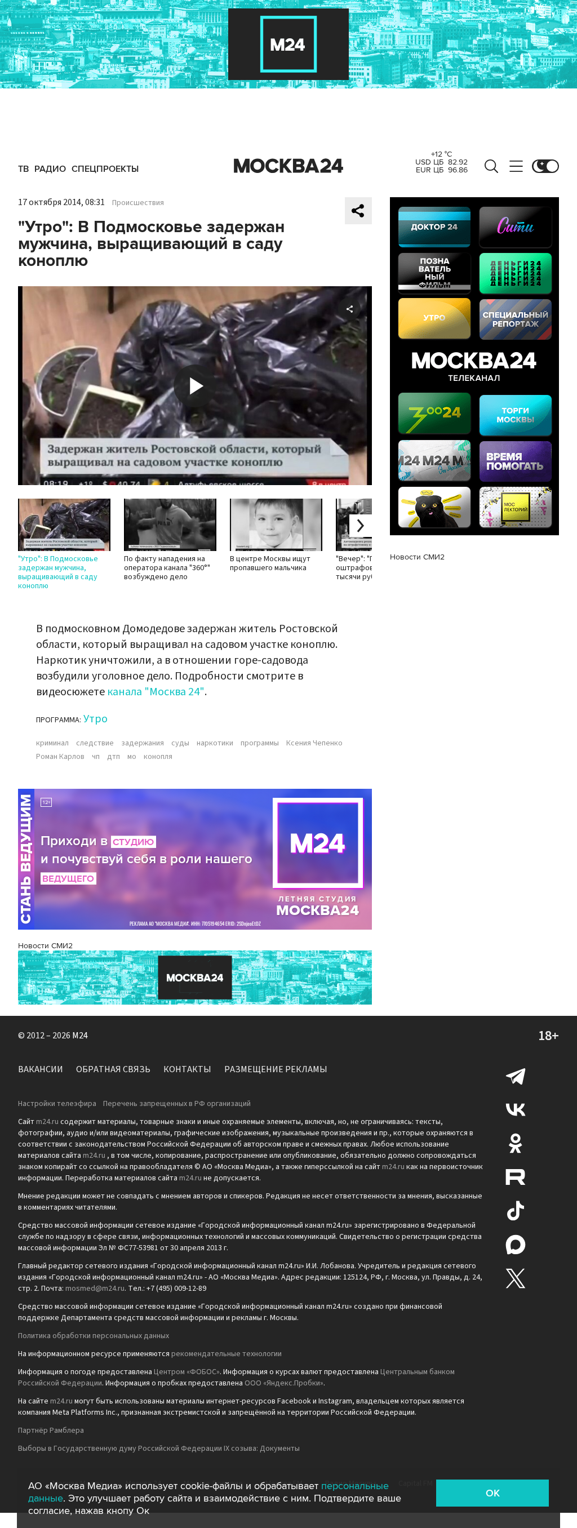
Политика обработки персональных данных (93, 1336)
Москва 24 (288, 166)
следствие (95, 743)
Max (515, 1244)
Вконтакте (515, 1109)
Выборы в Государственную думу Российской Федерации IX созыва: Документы (159, 1448)
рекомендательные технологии (226, 1354)
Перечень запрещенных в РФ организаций (177, 1103)
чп (96, 757)
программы (260, 743)
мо (131, 757)
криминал (52, 743)
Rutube (515, 1177)
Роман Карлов (60, 757)
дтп (113, 757)
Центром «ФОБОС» (187, 1372)
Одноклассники (515, 1143)
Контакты (187, 1069)
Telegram (515, 1075)
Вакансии (40, 1069)
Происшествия (138, 202)
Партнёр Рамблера (51, 1430)
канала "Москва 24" (156, 692)
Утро (95, 719)
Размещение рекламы (275, 1069)
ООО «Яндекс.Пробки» (284, 1383)
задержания (142, 743)
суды (180, 743)
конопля (158, 757)
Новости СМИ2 (45, 945)
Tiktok (515, 1211)
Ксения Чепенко (314, 743)
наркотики (215, 743)
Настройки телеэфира (57, 1103)
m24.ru (47, 1121)
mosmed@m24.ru (95, 1288)
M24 (80, 1035)
